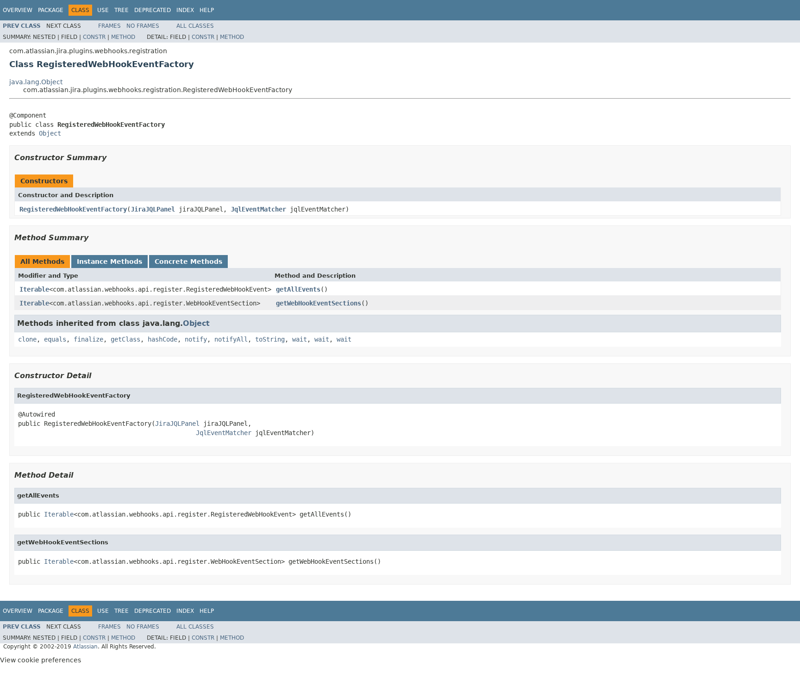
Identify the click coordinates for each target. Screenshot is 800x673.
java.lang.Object (35, 82)
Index (185, 10)
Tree (121, 10)
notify (196, 339)
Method (123, 37)
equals (55, 339)
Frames (109, 26)
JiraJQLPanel (153, 209)
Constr (94, 37)
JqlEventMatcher (258, 209)
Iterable (34, 289)
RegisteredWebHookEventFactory (73, 209)
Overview (17, 10)
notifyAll (231, 339)
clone (27, 339)
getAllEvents (298, 289)
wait (299, 339)
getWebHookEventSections (318, 303)
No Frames (142, 26)
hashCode (162, 339)
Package (50, 10)
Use (103, 10)
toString (270, 339)
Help (207, 10)
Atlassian (85, 646)
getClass (125, 339)
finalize (88, 339)
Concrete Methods (188, 261)
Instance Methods (109, 261)
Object (50, 133)
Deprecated (152, 10)
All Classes (195, 26)
